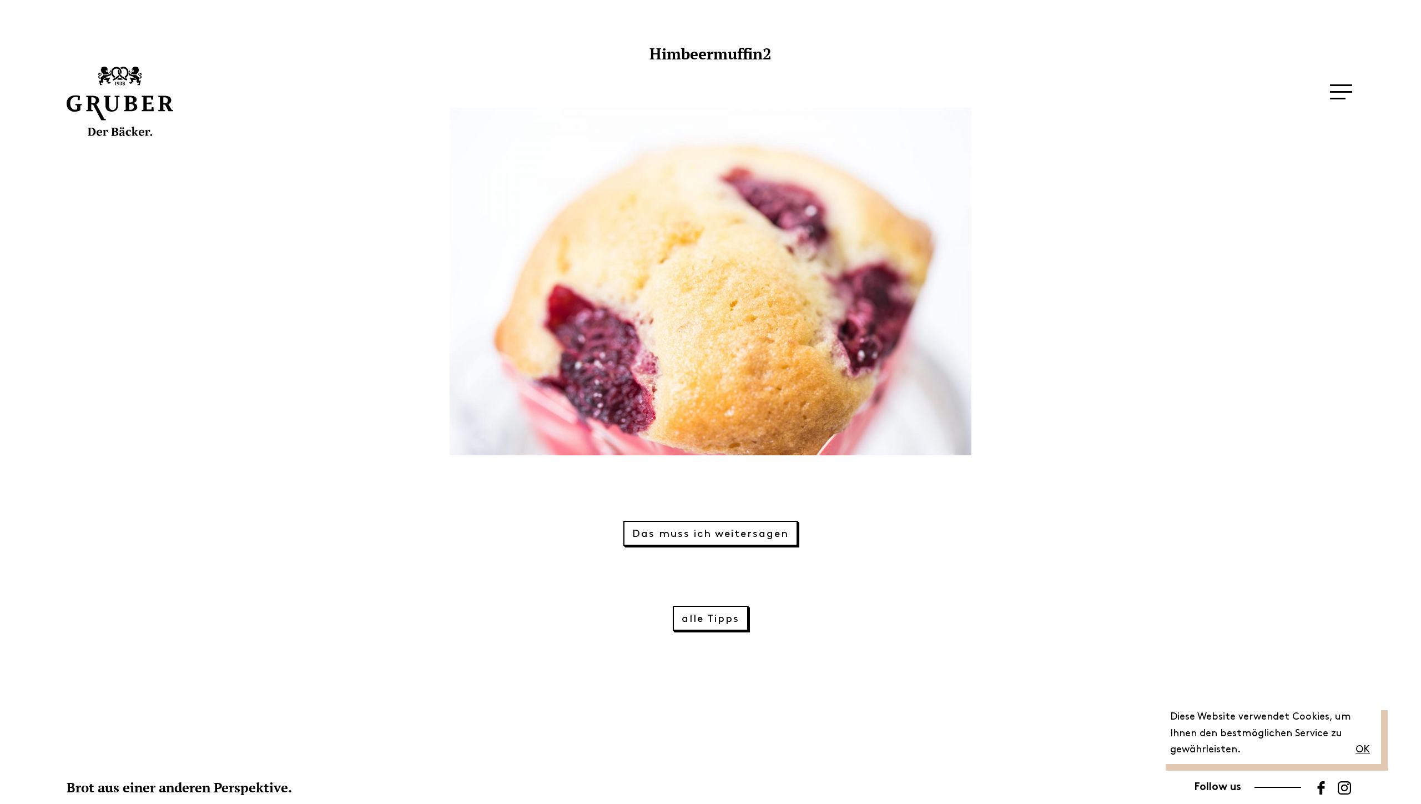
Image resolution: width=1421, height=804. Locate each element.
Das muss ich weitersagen (710, 534)
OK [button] (1363, 749)
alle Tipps (710, 619)
